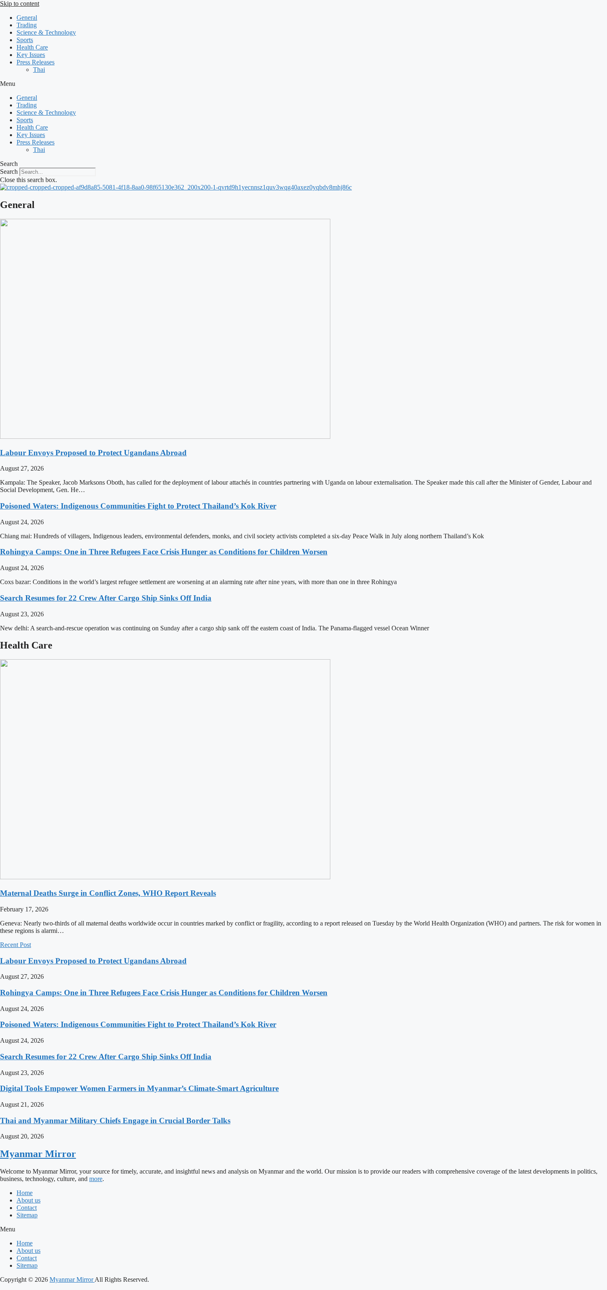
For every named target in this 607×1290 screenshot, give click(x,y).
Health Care (32, 47)
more (95, 1178)
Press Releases (36, 62)
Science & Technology (46, 32)
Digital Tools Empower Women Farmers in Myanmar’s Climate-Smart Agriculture (139, 1088)
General (27, 17)
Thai (39, 69)
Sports (25, 39)
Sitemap (27, 1215)
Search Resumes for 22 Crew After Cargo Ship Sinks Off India (105, 598)
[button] (303, 84)
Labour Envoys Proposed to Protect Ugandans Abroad (93, 452)
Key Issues (31, 54)
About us (28, 1200)
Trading (27, 24)
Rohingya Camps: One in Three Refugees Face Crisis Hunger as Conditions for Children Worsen (163, 551)
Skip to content (19, 3)
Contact (27, 1207)
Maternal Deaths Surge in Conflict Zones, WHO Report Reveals (108, 893)
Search (9, 171)
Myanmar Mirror (38, 1153)
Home (25, 1192)
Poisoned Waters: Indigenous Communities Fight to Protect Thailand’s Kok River (138, 506)
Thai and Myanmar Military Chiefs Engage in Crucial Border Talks (115, 1120)
